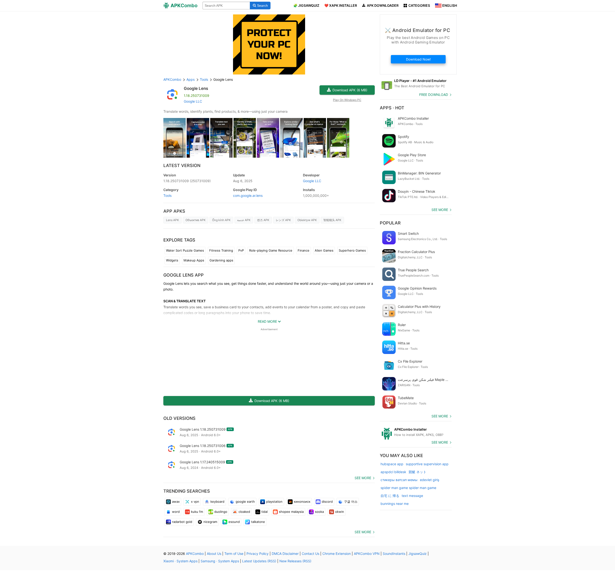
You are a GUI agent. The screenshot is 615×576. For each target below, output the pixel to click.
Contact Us (310, 553)
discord (327, 501)
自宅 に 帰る (390, 496)
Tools (167, 195)
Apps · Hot (392, 107)
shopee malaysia (291, 512)
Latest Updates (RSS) (259, 561)
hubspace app (392, 464)
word (176, 512)
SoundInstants (394, 553)
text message (412, 496)
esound (234, 522)
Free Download (433, 95)
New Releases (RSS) (295, 561)
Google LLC (193, 101)
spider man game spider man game (408, 488)
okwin (339, 512)
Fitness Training (221, 250)
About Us (214, 553)
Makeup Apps (194, 260)
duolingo (220, 512)
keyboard (217, 501)
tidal (264, 512)
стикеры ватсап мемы (399, 480)
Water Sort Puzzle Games (185, 250)
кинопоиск (302, 501)
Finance (303, 250)
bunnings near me (395, 504)
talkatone (258, 522)
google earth (245, 501)
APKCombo (172, 79)
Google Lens (196, 88)
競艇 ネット (417, 472)
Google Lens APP (183, 275)
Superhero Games (352, 250)
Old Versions (179, 418)
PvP (241, 250)
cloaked (244, 512)
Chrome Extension (336, 553)
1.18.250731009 (187, 181)
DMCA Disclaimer (285, 553)
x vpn (195, 501)
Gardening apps (221, 260)
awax (176, 501)
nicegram (210, 522)
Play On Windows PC (347, 100)
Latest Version (181, 165)
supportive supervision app (427, 464)
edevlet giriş (429, 480)
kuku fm (197, 512)
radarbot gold (182, 522)
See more (363, 478)
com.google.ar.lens (248, 195)
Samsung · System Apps (220, 561)
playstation (274, 501)
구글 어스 (350, 501)
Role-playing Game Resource (270, 250)
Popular (390, 222)
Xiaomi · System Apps (180, 561)
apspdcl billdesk (393, 472)
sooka (319, 512)
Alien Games (324, 250)
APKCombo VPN (367, 553)
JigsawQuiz (417, 553)
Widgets (172, 260)
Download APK (349, 90)
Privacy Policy (257, 553)
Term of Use (233, 553)
